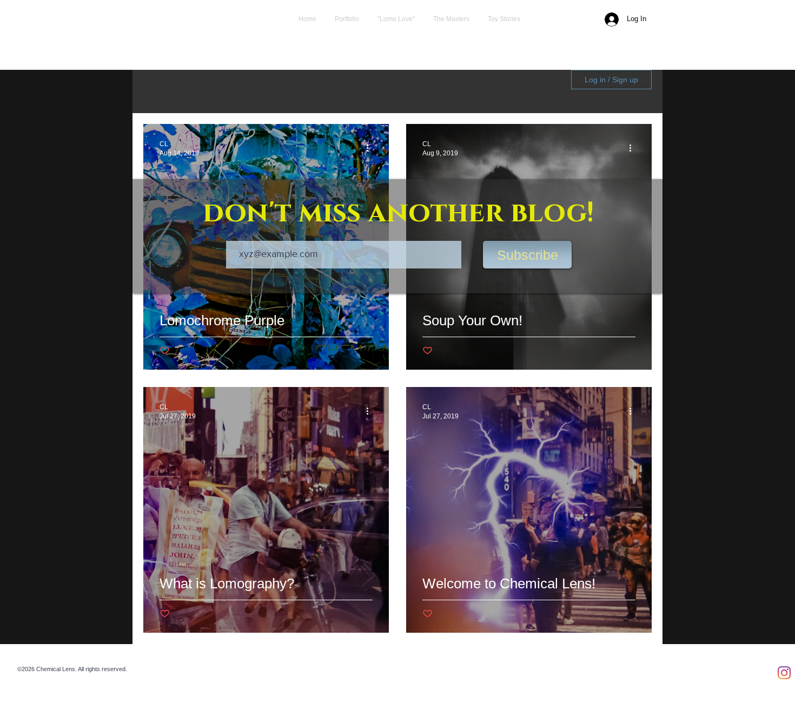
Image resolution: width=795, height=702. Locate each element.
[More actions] (371, 147)
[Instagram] (784, 672)
